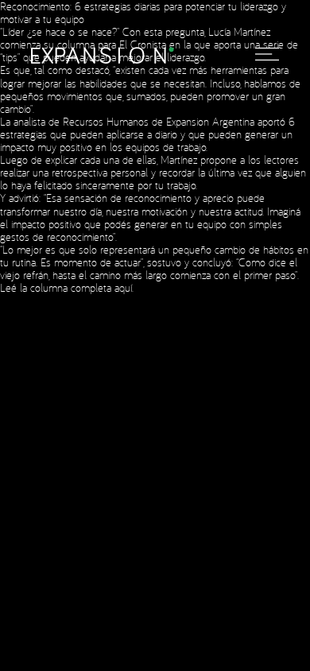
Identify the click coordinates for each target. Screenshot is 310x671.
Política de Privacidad (181, 254)
